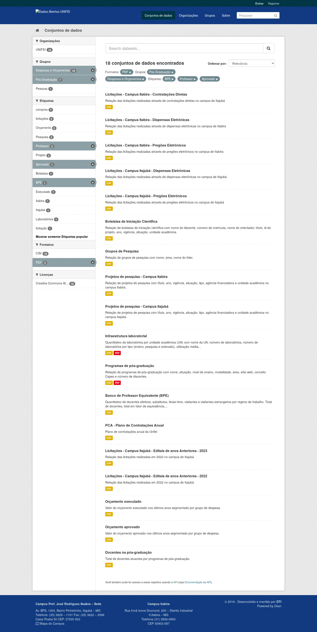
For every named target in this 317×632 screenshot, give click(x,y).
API (175, 582)
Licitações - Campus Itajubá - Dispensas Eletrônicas (147, 170)
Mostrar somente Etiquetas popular (62, 236)
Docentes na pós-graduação (128, 552)
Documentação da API (198, 582)
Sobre (226, 15)
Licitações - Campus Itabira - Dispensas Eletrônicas (147, 119)
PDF (117, 353)
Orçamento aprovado (122, 526)
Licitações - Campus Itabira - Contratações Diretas (146, 94)
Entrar (259, 3)
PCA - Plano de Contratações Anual (134, 425)
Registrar (273, 3)
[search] (269, 48)
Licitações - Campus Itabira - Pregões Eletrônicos (145, 145)
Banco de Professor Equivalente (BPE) (137, 395)
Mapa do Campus (52, 623)
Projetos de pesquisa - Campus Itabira (136, 276)
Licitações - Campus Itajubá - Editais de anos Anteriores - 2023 (156, 450)
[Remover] (130, 72)
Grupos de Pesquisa (122, 251)
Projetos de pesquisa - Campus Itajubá (136, 306)
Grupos (210, 15)
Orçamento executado (123, 501)
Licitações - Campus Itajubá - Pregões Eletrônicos (146, 195)
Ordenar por (217, 63)
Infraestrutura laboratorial (126, 335)
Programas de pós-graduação (129, 365)
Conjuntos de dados (158, 15)
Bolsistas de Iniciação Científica (131, 221)
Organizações (188, 15)
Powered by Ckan (269, 606)
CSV (109, 107)
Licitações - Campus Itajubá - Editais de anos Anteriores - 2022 (156, 475)
